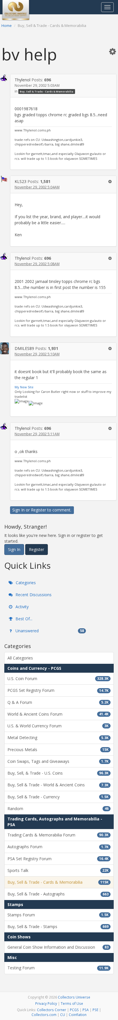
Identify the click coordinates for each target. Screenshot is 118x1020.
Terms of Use (72, 1003)
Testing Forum (58, 967)
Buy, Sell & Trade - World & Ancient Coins (58, 784)
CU (62, 1014)
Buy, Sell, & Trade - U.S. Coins (58, 773)
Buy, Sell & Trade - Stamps (58, 926)
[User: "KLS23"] (4, 179)
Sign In (18, 510)
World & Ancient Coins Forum (58, 714)
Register (38, 510)
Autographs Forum (58, 846)
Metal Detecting (58, 737)
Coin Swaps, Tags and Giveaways (58, 761)
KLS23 (20, 181)
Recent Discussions (33, 594)
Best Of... (23, 618)
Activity (21, 606)
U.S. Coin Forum (58, 678)
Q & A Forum (58, 702)
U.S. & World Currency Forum (58, 725)
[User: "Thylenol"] (4, 77)
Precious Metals (58, 749)
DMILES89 (24, 348)
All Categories (20, 658)
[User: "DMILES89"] (4, 348)
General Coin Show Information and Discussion (58, 947)
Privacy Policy (46, 1003)
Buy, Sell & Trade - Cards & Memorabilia (46, 91)
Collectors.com (44, 1014)
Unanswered (49, 630)
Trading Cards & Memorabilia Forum (58, 835)
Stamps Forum (58, 914)
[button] (113, 51)
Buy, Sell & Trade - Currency (58, 797)
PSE (95, 1009)
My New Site (24, 387)
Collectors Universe (74, 997)
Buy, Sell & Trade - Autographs (58, 894)
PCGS (74, 1009)
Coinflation (77, 1014)
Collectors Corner (51, 1009)
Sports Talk (58, 870)
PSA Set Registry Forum (58, 858)
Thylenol (22, 79)
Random (58, 808)
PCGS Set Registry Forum (58, 690)
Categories (25, 582)
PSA (85, 1009)
